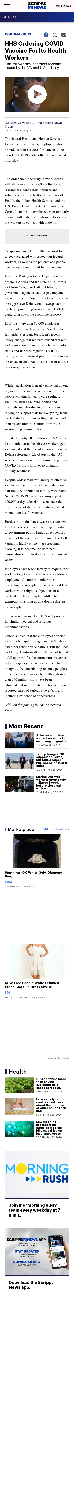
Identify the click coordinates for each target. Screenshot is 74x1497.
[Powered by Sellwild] (63, 1058)
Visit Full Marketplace (56, 829)
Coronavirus (18, 34)
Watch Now (62, 6)
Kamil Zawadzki (20, 123)
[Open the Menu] (6, 6)
